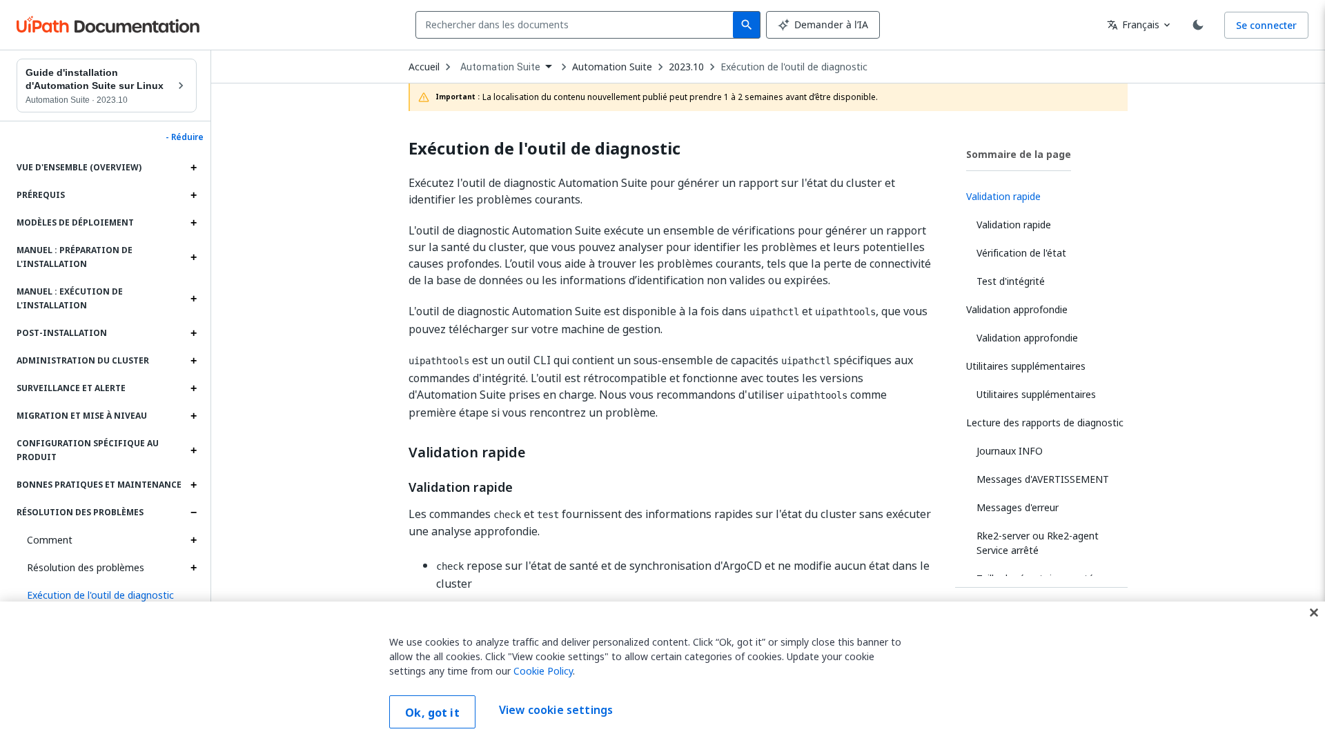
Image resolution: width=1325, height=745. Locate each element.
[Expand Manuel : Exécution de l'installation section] (193, 298)
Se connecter (1266, 25)
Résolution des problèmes (85, 567)
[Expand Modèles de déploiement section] (193, 223)
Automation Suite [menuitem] (500, 66)
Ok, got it (432, 712)
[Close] (1314, 612)
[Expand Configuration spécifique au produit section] (193, 450)
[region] (662, 673)
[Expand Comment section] (193, 540)
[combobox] (577, 24)
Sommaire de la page (1018, 154)
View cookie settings (556, 710)
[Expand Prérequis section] (193, 195)
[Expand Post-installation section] (193, 333)
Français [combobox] (1133, 24)
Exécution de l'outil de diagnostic (793, 67)
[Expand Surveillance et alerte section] (193, 388)
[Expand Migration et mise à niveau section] (193, 416)
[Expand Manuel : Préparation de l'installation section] (193, 257)
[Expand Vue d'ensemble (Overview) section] (193, 167)
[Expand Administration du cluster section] (193, 361)
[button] (107, 595)
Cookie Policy (543, 671)
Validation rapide (467, 452)
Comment (49, 540)
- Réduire (185, 137)
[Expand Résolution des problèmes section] (193, 512)
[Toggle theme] (1198, 24)
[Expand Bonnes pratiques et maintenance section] (193, 485)
